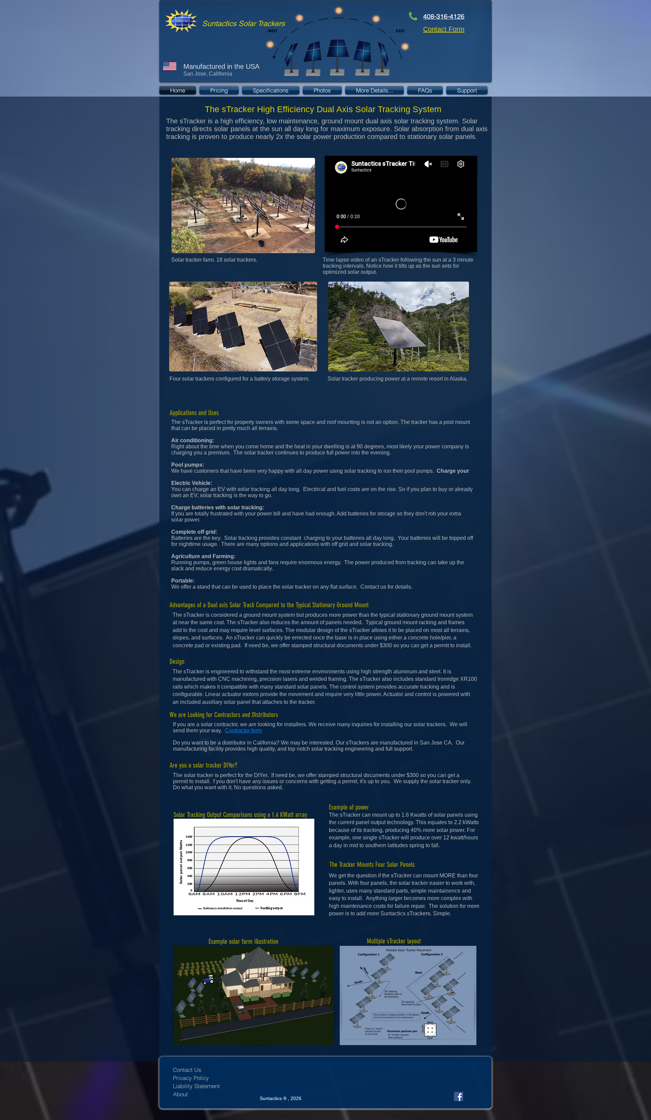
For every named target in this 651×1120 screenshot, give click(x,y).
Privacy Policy (191, 1077)
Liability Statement (196, 1086)
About (180, 1094)
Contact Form (444, 29)
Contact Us (187, 1069)
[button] (374, 90)
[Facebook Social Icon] (458, 1096)
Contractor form (243, 730)
